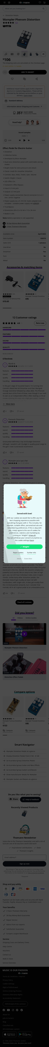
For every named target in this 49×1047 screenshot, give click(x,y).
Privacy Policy (28, 558)
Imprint (19, 558)
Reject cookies (18, 553)
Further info (31, 553)
